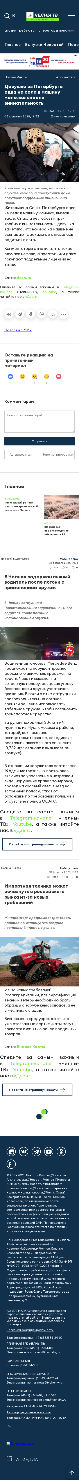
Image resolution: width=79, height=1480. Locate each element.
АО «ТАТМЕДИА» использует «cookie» (33, 1310)
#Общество (65, 77)
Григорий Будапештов (15, 558)
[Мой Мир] (52, 314)
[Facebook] (11, 1164)
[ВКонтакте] (8, 314)
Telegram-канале (31, 818)
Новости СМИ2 (18, 330)
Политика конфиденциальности (30, 1330)
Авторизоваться (21, 454)
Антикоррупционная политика (29, 1412)
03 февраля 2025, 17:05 (63, 562)
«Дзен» (31, 296)
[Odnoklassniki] (61, 1151)
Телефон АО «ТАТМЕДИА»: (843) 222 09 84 (37, 1418)
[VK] (23, 1151)
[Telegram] (19, 314)
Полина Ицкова (16, 77)
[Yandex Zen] (11, 1151)
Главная (13, 44)
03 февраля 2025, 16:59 (63, 872)
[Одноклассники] (30, 314)
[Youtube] (48, 1151)
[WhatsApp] (41, 314)
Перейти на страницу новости (33, 844)
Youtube (49, 292)
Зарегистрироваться (58, 454)
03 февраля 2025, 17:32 (21, 116)
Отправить (39, 441)
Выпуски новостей (44, 44)
